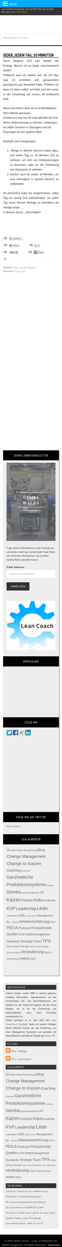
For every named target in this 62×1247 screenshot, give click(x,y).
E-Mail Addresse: (16, 567)
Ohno (52, 922)
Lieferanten (12, 915)
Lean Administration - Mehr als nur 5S (24, 1223)
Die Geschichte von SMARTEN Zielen (25, 1207)
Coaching (14, 870)
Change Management (26, 856)
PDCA (12, 928)
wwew (24, 958)
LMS (21, 915)
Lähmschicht (31, 916)
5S (8, 850)
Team (37, 941)
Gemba (14, 892)
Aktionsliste (17, 850)
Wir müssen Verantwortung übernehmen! (26, 1202)
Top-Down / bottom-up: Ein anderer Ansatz (27, 1191)
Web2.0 (48, 952)
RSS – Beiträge (19, 1051)
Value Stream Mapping (39, 946)
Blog (15, 267)
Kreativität (49, 900)
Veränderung (32, 952)
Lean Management (27, 267)
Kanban (27, 900)
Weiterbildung (13, 959)
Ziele (32, 958)
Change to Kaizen (24, 863)
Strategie (26, 941)
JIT (42, 892)
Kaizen (17, 271)
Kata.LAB (50, 1035)
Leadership (26, 908)
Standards (13, 941)
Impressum (54, 1245)
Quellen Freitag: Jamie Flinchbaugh (23, 1218)
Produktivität (41, 928)
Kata (38, 900)
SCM (22, 934)
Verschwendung (13, 952)
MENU (13, 4)
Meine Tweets (13, 826)
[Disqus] (31, 316)
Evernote (26, 871)
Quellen (12, 934)
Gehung (50, 885)
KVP (24, 271)
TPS (46, 940)
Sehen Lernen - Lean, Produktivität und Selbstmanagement (31, 19)
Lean (42, 908)
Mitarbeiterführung (34, 921)
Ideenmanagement (30, 893)
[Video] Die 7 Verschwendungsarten (23, 1196)
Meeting (15, 922)
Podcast (24, 928)
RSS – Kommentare (21, 1059)
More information (19, 12)
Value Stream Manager (18, 946)
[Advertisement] (30, 223)
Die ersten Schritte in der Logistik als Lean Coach (30, 1213)
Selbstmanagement (37, 934)
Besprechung (30, 850)
